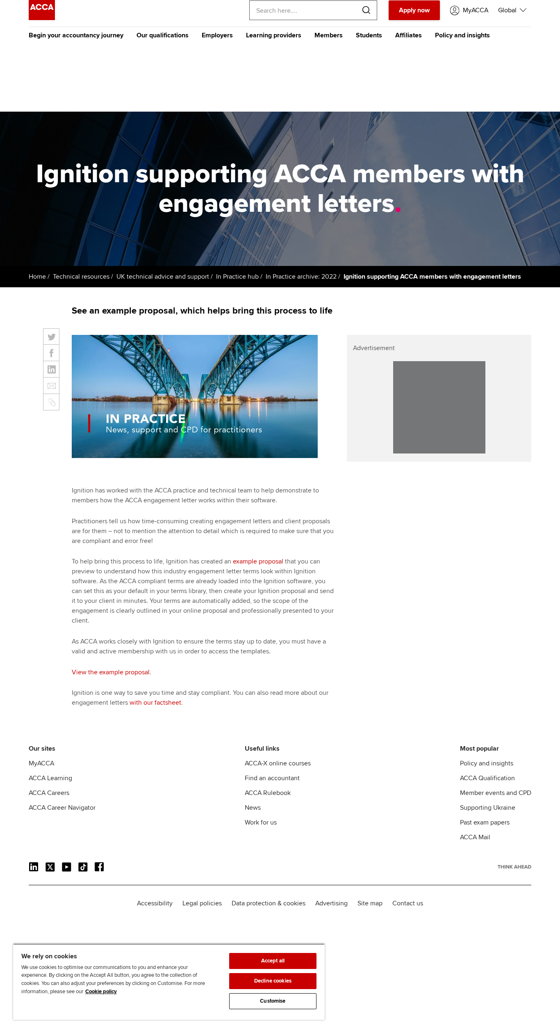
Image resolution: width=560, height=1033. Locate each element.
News (253, 808)
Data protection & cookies (268, 903)
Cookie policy (101, 991)
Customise (272, 1001)
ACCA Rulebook (268, 793)
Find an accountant (272, 778)
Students (369, 35)
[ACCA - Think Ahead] (42, 18)
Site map (369, 903)
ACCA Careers (49, 793)
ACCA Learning (50, 778)
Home (37, 277)
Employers (217, 35)
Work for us (261, 822)
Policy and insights (462, 35)
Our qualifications (163, 35)
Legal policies (202, 903)
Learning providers (273, 35)
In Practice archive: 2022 (301, 277)
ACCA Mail (475, 837)
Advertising (331, 903)
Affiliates (408, 35)
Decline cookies (272, 981)
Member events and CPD (495, 793)
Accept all (273, 960)
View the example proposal (111, 672)
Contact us (407, 903)
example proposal (258, 561)
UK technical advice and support (162, 277)
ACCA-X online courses (278, 763)
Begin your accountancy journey (76, 35)
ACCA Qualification (487, 778)
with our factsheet (155, 703)
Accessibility (155, 903)
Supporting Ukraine (487, 808)
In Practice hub (237, 277)
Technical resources (81, 277)
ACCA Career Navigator (62, 808)
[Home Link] (514, 867)
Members (328, 35)
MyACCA (41, 763)
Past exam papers (485, 822)
